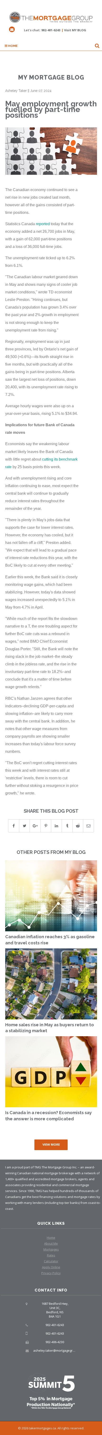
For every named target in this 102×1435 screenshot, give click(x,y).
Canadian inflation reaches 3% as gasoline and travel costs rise (50, 939)
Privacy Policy (51, 1273)
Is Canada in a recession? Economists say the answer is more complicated (48, 1115)
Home (12, 46)
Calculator (51, 1261)
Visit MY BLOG (75, 30)
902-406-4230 (55, 1342)
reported (43, 224)
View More (51, 1144)
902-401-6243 (50, 30)
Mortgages (51, 1249)
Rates (51, 1255)
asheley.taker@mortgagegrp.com (57, 1350)
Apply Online (51, 1267)
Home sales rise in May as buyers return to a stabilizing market (49, 1027)
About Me (51, 1243)
